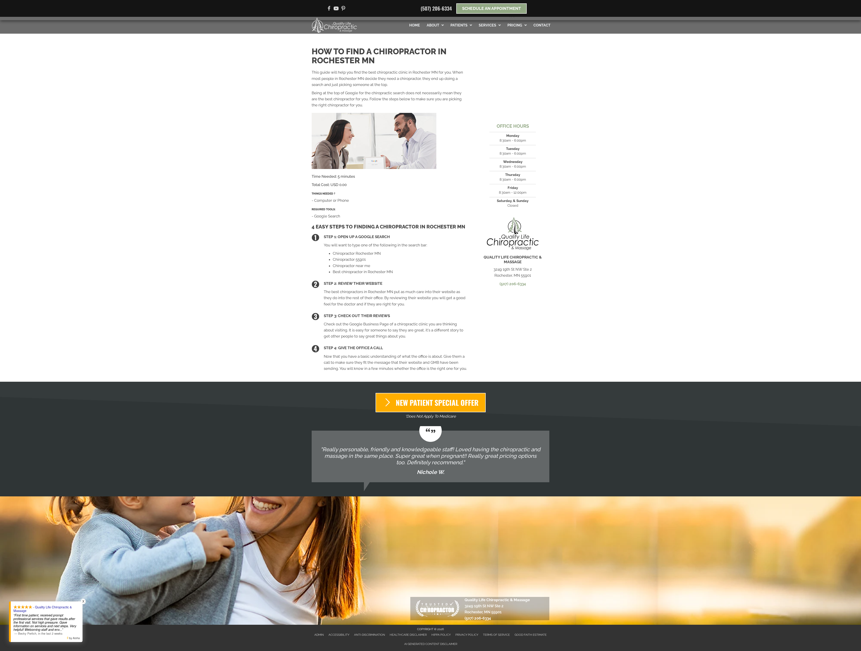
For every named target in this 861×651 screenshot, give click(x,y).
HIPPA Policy (441, 634)
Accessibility (338, 634)
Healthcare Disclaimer (408, 634)
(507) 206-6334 (436, 8)
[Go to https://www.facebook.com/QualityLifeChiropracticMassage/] (328, 9)
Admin (319, 634)
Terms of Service (496, 634)
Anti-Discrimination (369, 634)
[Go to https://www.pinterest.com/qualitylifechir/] (343, 9)
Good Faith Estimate (531, 634)
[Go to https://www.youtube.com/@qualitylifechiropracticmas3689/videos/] (336, 9)
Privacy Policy (466, 634)
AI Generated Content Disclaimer (430, 644)
